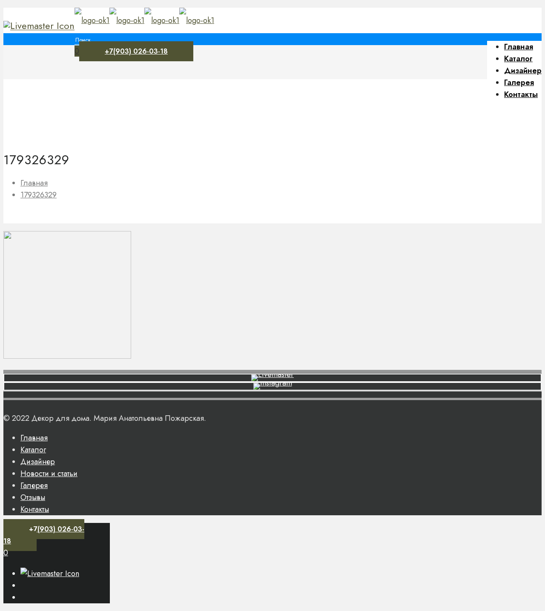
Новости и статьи (48, 473)
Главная (34, 182)
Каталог (33, 449)
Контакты (34, 509)
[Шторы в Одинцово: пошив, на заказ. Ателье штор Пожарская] (144, 20)
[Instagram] (39, 25)
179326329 (38, 194)
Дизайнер (37, 461)
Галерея (34, 485)
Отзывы (32, 497)
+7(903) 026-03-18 (136, 51)
